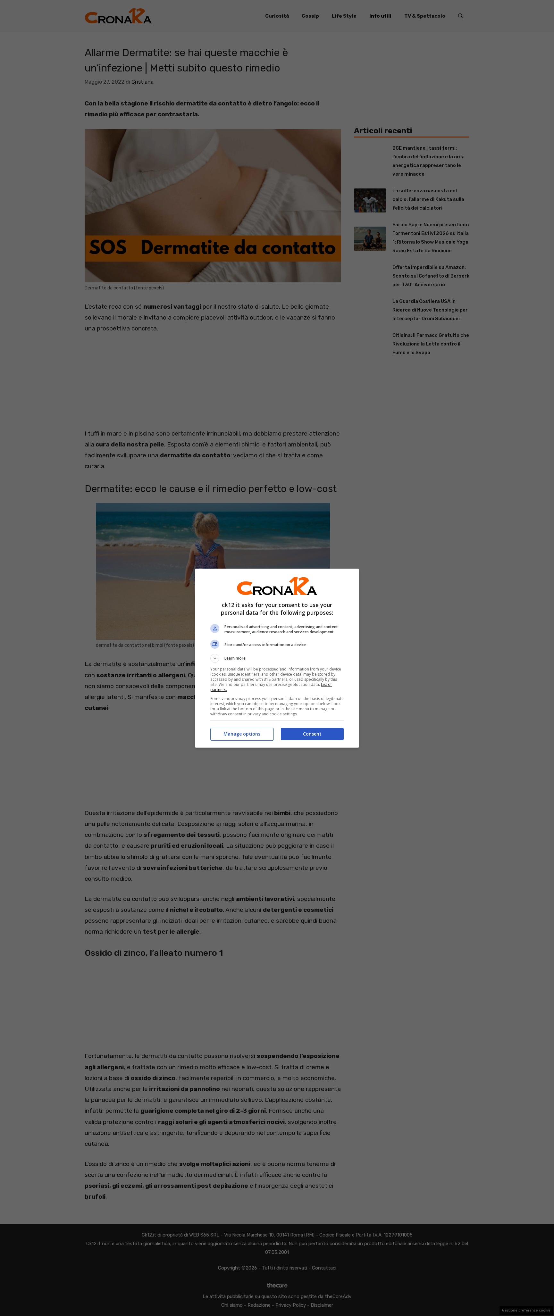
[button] (277, 658)
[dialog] (277, 658)
